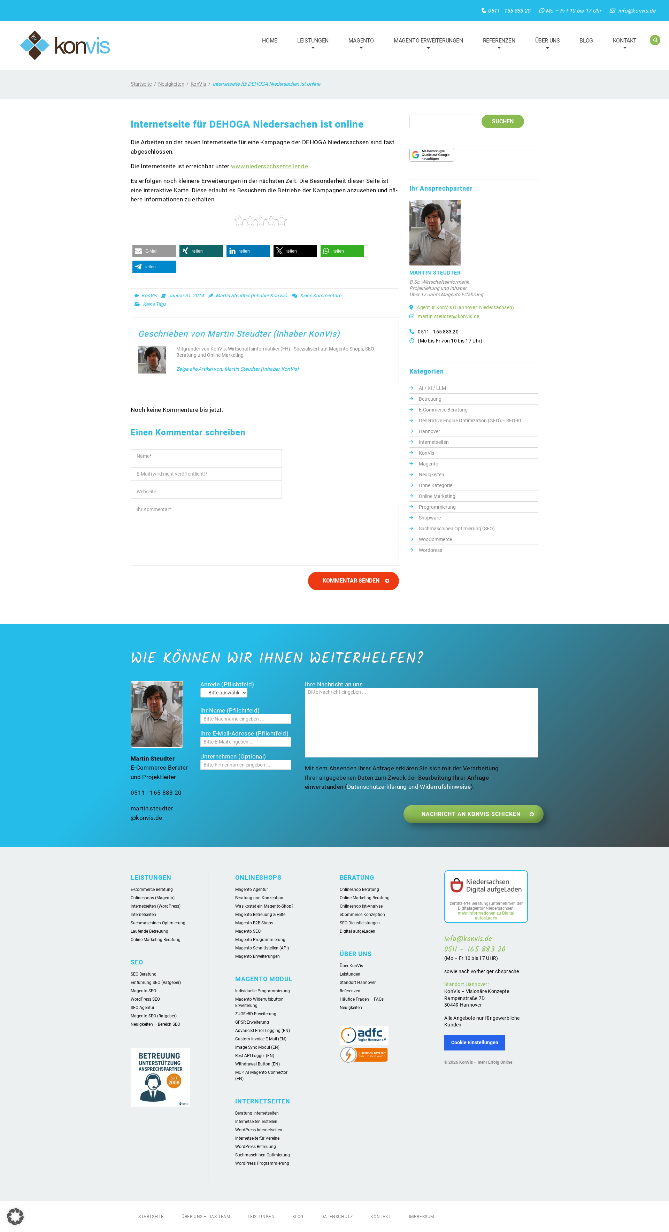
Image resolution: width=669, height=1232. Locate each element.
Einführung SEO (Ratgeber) (156, 982)
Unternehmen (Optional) (233, 756)
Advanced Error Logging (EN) (262, 1030)
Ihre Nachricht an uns (334, 684)
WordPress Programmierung (262, 1163)
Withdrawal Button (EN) (257, 1064)
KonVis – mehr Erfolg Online (485, 1062)
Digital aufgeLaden (357, 931)
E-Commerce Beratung (443, 410)
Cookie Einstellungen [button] (474, 1042)
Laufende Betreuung (149, 931)
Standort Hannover (358, 982)
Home (269, 40)
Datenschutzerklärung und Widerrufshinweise (409, 786)
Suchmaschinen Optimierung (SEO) (457, 528)
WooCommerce (435, 539)
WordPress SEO (145, 999)
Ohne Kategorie (435, 485)
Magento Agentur (251, 889)
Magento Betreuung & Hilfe (260, 914)
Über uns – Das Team (206, 1216)
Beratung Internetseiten (257, 1113)
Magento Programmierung (260, 939)
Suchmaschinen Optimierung (158, 923)
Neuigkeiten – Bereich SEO (155, 1024)
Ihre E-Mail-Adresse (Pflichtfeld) (244, 733)
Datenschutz (337, 1216)
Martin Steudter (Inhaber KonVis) (251, 295)
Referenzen (496, 45)
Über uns (544, 45)
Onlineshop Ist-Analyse (361, 906)
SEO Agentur (142, 1007)
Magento (358, 45)
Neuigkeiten (171, 84)
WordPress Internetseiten (258, 1129)
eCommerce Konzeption (362, 914)
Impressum (421, 1216)
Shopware (430, 518)
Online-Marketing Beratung (155, 939)
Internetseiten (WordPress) (155, 906)
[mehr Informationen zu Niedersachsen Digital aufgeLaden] (486, 886)
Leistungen (310, 45)
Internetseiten (434, 442)
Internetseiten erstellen (256, 1121)
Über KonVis (351, 965)
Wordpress (430, 550)
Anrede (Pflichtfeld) (227, 684)
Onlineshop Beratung (359, 889)
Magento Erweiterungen (425, 45)
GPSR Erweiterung (252, 1022)
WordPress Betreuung (255, 1146)
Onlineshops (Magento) (153, 897)
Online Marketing (437, 496)
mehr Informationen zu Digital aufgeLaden (486, 916)
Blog (586, 40)
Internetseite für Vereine (257, 1138)
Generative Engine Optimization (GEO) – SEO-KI (470, 420)
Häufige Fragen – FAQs (362, 999)
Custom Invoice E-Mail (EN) (260, 1039)
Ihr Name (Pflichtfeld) (230, 710)
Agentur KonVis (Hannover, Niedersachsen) (465, 307)
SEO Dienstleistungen (360, 923)
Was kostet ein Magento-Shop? (264, 906)
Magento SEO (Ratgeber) (154, 1016)
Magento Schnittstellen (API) (262, 948)
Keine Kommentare (320, 295)
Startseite (141, 84)
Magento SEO (143, 990)
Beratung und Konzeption (259, 897)
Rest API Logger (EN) (254, 1055)
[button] (154, 251)
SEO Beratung (143, 974)
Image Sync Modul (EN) (257, 1047)
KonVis (198, 84)
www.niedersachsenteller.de (269, 166)
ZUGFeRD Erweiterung (255, 1013)
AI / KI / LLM (432, 388)
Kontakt (622, 45)
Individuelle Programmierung (262, 990)
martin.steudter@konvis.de (448, 316)
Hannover (429, 431)
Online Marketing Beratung (365, 897)
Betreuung (430, 399)
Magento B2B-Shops (254, 923)
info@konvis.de (636, 11)
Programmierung (437, 507)
